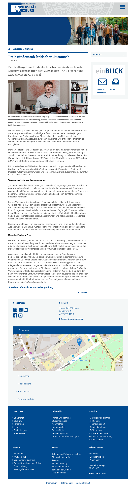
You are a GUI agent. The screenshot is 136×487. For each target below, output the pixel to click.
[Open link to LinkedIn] (26, 310)
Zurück (83, 292)
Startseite (18, 411)
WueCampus (20, 457)
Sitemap (94, 453)
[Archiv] (116, 81)
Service (93, 411)
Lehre (16, 427)
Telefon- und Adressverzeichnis (66, 454)
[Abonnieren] (102, 81)
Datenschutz (66, 483)
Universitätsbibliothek (100, 418)
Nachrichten (57, 424)
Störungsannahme (60, 466)
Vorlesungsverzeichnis (24, 460)
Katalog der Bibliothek (24, 469)
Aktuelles (17, 49)
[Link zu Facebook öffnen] (15, 315)
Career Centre (96, 439)
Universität (19, 418)
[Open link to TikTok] (20, 310)
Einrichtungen (20, 430)
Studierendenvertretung (101, 436)
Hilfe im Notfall (59, 472)
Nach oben (95, 460)
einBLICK (29, 49)
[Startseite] (9, 49)
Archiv (112, 89)
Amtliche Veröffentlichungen (65, 436)
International (19, 433)
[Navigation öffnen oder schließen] (122, 7)
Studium (18, 421)
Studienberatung (97, 427)
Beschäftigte (58, 430)
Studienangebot (59, 421)
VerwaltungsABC (60, 433)
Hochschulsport (97, 424)
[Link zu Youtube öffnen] (20, 315)
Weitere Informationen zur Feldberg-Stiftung (32, 287)
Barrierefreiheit (83, 483)
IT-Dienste (95, 421)
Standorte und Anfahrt (62, 457)
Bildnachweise (97, 457)
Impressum (51, 483)
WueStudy (18, 453)
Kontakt (64, 303)
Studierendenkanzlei (99, 433)
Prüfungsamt (96, 430)
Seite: (91, 473)
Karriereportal (58, 427)
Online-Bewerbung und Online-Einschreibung (28, 464)
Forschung (19, 424)
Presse (55, 460)
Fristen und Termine (61, 418)
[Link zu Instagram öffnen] (15, 310)
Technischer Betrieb (61, 469)
